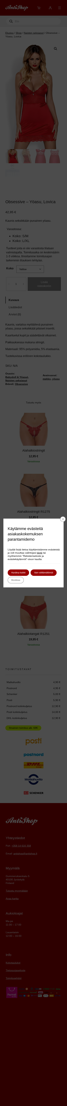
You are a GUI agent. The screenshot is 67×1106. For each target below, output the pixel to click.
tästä (39, 552)
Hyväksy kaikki (18, 572)
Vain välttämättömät (43, 572)
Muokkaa (15, 580)
